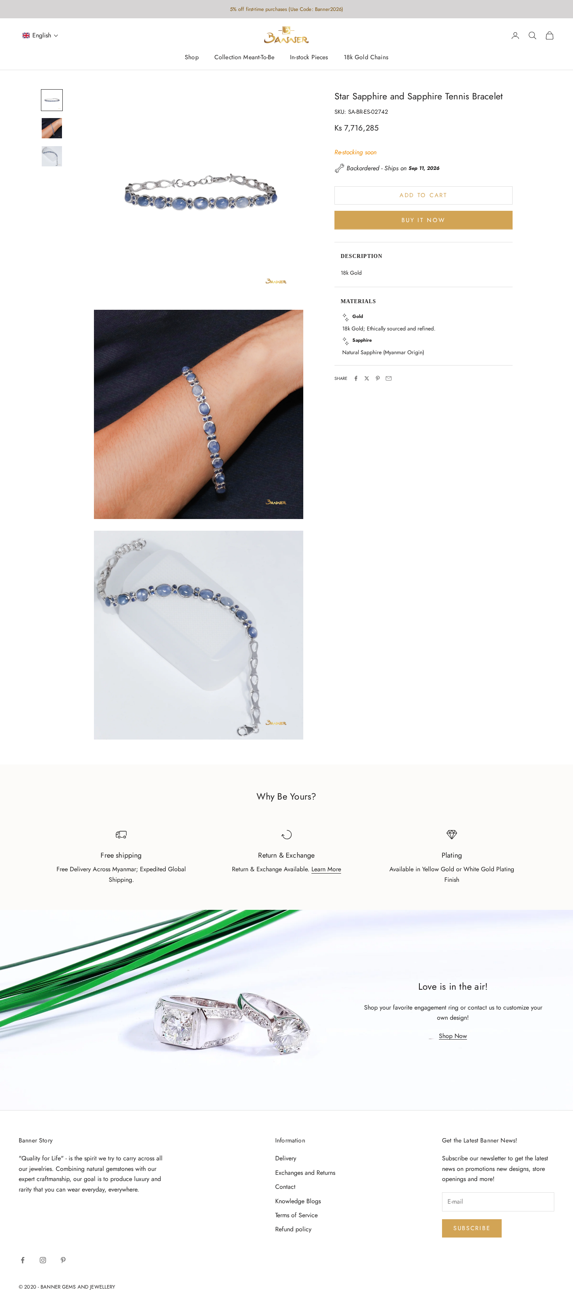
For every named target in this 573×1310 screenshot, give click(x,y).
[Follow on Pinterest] (63, 1260)
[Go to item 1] (52, 100)
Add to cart (423, 195)
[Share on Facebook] (356, 378)
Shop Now (453, 1035)
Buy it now (423, 219)
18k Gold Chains (366, 57)
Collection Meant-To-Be (244, 57)
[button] (40, 35)
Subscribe (471, 1228)
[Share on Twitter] (367, 378)
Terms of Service (296, 1215)
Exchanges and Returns (305, 1172)
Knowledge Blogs (298, 1201)
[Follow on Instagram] (43, 1260)
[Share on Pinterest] (378, 378)
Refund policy (293, 1229)
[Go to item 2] (52, 128)
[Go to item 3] (52, 156)
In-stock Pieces (309, 57)
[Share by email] (389, 378)
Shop (192, 57)
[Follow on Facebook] (23, 1260)
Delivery (285, 1158)
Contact (285, 1186)
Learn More (326, 869)
